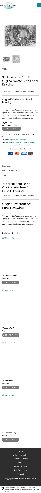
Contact (20, 474)
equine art (9, 142)
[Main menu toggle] (39, 5)
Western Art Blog (20, 466)
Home (20, 451)
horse (32, 142)
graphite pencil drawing (21, 142)
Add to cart (11, 129)
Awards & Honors (20, 459)
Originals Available (20, 455)
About (20, 463)
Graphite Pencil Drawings (17, 139)
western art (26, 145)
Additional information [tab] (11, 170)
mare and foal (17, 145)
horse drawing (7, 145)
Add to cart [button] (10, 282)
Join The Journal (20, 470)
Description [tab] (6, 166)
